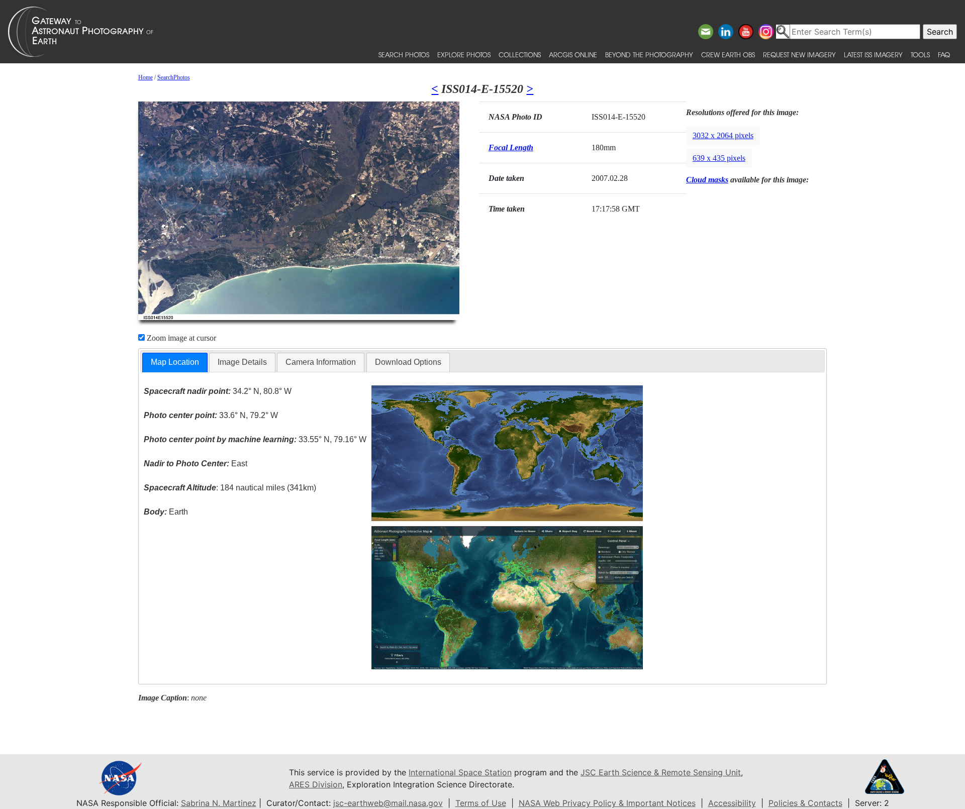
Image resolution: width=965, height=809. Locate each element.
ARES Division (315, 784)
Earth (166, 512)
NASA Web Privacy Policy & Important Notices (607, 803)
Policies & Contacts (805, 803)
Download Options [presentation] (408, 362)
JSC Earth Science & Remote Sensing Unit (661, 772)
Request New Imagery (799, 54)
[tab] (175, 362)
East (195, 463)
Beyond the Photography (649, 54)
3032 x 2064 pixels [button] (723, 135)
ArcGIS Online (573, 54)
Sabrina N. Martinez (218, 803)
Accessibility (732, 803)
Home (145, 77)
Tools (920, 54)
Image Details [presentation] (242, 362)
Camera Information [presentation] (320, 362)
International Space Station (460, 772)
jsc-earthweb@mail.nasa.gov (388, 803)
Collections (520, 54)
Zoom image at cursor (180, 338)
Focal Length (511, 147)
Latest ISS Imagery (873, 54)
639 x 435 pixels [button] (719, 158)
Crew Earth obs (728, 54)
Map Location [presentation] (175, 362)
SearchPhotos (173, 77)
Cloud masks (707, 179)
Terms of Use (480, 803)
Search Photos (403, 54)
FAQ (944, 54)
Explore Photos (464, 54)
